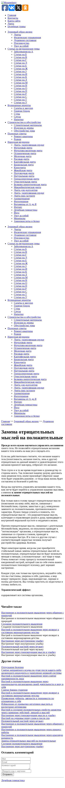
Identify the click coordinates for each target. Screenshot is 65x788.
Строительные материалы (28, 125)
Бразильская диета (24, 164)
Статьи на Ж (20, 68)
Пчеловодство (21, 43)
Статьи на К (20, 77)
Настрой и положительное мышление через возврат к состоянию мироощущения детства (30, 631)
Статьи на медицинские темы (24, 48)
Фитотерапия (21, 201)
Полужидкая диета (24, 173)
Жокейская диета (23, 170)
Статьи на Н (20, 85)
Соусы (17, 116)
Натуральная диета (24, 176)
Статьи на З (20, 71)
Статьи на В (20, 57)
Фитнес (18, 207)
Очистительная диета (25, 181)
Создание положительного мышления (21, 624)
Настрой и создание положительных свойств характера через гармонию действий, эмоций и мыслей (31, 711)
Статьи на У (20, 102)
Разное (17, 139)
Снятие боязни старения (14, 690)
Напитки (19, 119)
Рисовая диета (21, 159)
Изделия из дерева (24, 128)
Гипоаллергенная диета (26, 178)
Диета (11, 23)
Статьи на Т (20, 99)
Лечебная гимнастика (25, 210)
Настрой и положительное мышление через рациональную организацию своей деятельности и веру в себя (32, 684)
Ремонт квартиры (23, 136)
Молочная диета (22, 156)
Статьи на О (20, 88)
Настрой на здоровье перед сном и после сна (25, 718)
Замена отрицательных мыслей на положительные (28, 740)
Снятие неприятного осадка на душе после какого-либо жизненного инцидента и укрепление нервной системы (31, 671)
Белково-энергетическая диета (30, 184)
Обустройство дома (24, 130)
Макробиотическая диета (27, 187)
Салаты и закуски (23, 108)
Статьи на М (20, 82)
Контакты (13, 18)
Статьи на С (20, 96)
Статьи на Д (20, 63)
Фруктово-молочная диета (28, 150)
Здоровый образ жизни (20, 31)
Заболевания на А (23, 51)
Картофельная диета (25, 162)
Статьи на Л (20, 80)
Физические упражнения (27, 37)
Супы (17, 113)
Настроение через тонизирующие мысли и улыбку (28, 652)
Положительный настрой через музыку (22, 646)
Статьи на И (20, 74)
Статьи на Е (20, 65)
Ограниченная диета (25, 153)
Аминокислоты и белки (27, 221)
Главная (12, 15)
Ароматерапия (22, 198)
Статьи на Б (20, 54)
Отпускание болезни (12, 667)
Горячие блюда (22, 111)
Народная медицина (18, 142)
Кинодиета (20, 167)
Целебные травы (17, 26)
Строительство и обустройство (24, 122)
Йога (16, 212)
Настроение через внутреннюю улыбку (22, 641)
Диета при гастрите (24, 195)
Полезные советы (17, 133)
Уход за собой (21, 46)
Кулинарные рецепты (19, 105)
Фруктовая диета (23, 147)
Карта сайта (14, 20)
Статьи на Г (20, 60)
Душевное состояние (25, 40)
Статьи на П (20, 91)
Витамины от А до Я (25, 204)
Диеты (17, 34)
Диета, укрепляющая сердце (29, 145)
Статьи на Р (20, 94)
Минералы (19, 218)
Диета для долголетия (25, 190)
